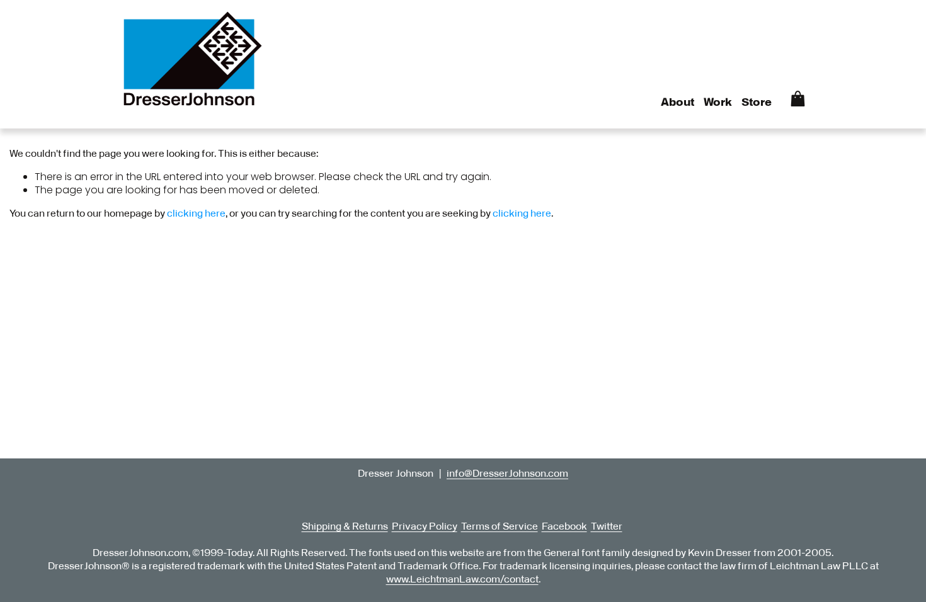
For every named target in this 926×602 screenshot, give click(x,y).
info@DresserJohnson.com (507, 474)
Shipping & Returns (345, 526)
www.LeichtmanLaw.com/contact (462, 579)
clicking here (196, 213)
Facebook (564, 526)
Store (756, 102)
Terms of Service (499, 526)
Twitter (606, 526)
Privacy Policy (424, 526)
